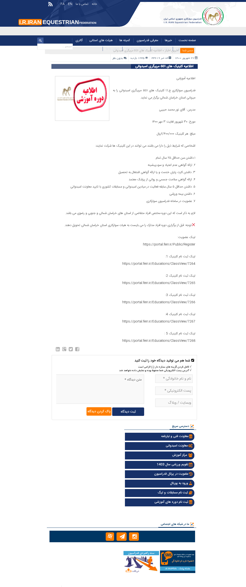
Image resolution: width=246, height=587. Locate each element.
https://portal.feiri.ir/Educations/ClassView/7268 (158, 340)
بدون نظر (117, 58)
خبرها (168, 40)
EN (70, 4)
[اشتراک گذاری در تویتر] (71, 350)
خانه (94, 4)
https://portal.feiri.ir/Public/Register (169, 244)
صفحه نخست (187, 40)
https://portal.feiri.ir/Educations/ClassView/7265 (158, 283)
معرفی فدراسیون (147, 40)
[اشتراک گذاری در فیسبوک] (77, 350)
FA (63, 4)
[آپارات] (110, 536)
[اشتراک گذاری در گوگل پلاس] (64, 350)
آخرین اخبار (172, 50)
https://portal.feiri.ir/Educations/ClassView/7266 (158, 302)
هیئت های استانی (101, 40)
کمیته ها (124, 40)
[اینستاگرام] (134, 536)
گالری (79, 40)
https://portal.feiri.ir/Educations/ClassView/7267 (158, 321)
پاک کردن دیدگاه (99, 411)
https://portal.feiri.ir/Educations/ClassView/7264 (158, 263)
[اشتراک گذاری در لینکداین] (58, 350)
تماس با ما (82, 4)
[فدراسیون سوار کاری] (193, 25)
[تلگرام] (121, 536)
